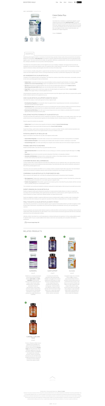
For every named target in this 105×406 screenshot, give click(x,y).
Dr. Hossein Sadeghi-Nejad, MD (33, 222)
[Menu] (75, 2)
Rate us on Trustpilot (61, 391)
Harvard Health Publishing (56, 126)
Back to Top (52, 380)
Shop (57, 2)
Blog (61, 2)
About (65, 2)
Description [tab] (29, 53)
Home (24, 11)
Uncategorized (29, 11)
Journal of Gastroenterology (62, 124)
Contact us (70, 2)
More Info (26, 237)
